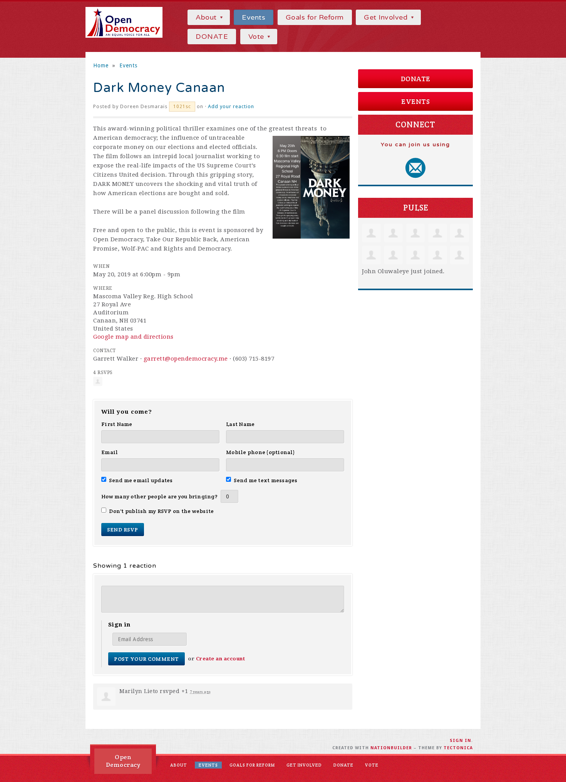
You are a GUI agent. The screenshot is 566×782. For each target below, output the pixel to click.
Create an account (220, 659)
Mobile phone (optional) (260, 452)
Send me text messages (266, 480)
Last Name (240, 424)
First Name (116, 424)
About (207, 17)
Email (109, 452)
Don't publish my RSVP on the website (161, 511)
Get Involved (387, 17)
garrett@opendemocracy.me (186, 358)
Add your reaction (231, 106)
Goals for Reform (315, 17)
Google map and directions (133, 336)
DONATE (212, 36)
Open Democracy (123, 761)
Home (101, 65)
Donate (415, 78)
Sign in (460, 740)
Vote (257, 36)
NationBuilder (391, 747)
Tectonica (458, 747)
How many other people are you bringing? (159, 496)
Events (253, 17)
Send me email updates (141, 480)
